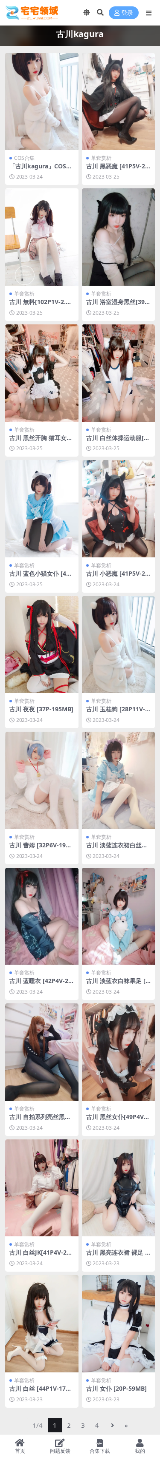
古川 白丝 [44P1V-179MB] (39, 1392)
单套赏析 (101, 158)
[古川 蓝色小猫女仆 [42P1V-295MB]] (42, 508)
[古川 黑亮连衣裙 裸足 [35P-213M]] (118, 1188)
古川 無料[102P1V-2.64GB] (41, 305)
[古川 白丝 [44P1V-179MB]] (42, 1323)
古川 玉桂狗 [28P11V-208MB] (117, 712)
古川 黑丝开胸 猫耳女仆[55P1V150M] (41, 441)
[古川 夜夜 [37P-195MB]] (42, 644)
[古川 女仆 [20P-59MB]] (118, 1323)
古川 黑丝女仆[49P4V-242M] (117, 1120)
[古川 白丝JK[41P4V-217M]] (42, 1188)
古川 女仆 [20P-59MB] (116, 1388)
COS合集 (24, 158)
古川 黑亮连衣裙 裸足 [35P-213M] (118, 1256)
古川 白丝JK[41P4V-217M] (41, 1256)
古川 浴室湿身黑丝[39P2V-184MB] (117, 305)
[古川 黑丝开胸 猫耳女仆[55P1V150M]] (42, 373)
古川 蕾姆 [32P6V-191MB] (39, 848)
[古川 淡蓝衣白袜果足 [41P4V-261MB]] (118, 916)
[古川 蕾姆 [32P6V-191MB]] (42, 780)
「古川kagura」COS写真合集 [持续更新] (40, 169)
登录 (127, 13)
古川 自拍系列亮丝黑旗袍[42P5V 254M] (40, 1120)
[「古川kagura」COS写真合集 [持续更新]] (42, 101)
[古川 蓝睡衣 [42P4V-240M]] (42, 916)
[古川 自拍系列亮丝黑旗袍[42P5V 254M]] (42, 1052)
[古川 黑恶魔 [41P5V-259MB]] (118, 101)
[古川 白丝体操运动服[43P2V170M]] (118, 373)
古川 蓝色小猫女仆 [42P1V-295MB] (41, 577)
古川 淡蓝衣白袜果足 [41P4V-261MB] (117, 984)
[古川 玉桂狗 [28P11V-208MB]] (118, 644)
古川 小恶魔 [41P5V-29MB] (117, 577)
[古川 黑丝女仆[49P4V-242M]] (118, 1052)
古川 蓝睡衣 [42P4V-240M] (40, 984)
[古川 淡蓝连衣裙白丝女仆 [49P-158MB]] (118, 780)
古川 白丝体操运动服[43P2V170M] (118, 441)
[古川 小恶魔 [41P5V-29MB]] (118, 508)
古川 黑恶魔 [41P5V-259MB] (117, 169)
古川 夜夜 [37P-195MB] (41, 709)
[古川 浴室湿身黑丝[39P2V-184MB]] (118, 237)
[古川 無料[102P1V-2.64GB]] (42, 237)
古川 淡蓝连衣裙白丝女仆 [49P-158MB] (117, 848)
